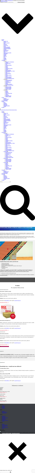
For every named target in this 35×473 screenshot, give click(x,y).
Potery (6, 66)
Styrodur (5, 49)
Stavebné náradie (8, 86)
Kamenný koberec (8, 77)
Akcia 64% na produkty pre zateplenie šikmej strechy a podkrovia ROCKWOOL (15, 229)
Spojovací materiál (8, 76)
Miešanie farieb (6, 99)
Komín (5, 46)
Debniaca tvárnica (7, 42)
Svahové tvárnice (8, 153)
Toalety (6, 94)
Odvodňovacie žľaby (8, 80)
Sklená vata (5, 51)
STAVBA (5, 133)
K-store (3, 101)
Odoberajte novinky (3, 2)
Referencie (5, 104)
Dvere (6, 74)
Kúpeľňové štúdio (5, 100)
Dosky (6, 148)
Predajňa (5, 103)
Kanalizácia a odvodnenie (9, 134)
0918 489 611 (7, 300)
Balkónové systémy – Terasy (10, 143)
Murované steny (8, 63)
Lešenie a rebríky (8, 89)
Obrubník (5, 56)
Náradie (5, 58)
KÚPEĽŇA (5, 162)
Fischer (5, 57)
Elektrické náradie (8, 87)
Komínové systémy (8, 65)
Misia (4, 102)
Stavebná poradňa (7, 105)
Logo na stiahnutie (5, 427)
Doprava (5, 98)
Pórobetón (5, 44)
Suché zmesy (6, 45)
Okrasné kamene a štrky (9, 157)
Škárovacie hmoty (8, 95)
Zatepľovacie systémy (9, 68)
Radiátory (7, 92)
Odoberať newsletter (4, 1)
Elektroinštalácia (8, 73)
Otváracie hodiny (5, 425)
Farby (6, 72)
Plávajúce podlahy (8, 75)
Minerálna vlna (6, 50)
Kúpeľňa (5, 59)
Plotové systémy (8, 82)
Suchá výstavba (8, 70)
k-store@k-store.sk (10, 0)
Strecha (6, 138)
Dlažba (5, 55)
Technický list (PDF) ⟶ (4, 302)
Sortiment (3, 60)
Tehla (4, 43)
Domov (3, 39)
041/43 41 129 (3, 0)
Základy (6, 62)
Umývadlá (7, 167)
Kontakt (3, 107)
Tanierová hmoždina (7, 47)
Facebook (3, 426)
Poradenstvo (6, 172)
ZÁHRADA (5, 151)
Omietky (6, 67)
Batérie (6, 91)
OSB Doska (5, 53)
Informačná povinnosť (16, 433)
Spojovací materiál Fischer (9, 78)
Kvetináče (7, 81)
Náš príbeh (5, 177)
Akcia (3, 40)
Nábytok (6, 90)
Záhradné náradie (8, 88)
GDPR (3, 428)
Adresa (3, 424)
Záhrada (3, 406)
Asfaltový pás (6, 41)
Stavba (3, 405)
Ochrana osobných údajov (6, 433)
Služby (3, 97)
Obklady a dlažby (8, 96)
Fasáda (6, 69)
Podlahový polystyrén (7, 48)
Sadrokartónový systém (7, 52)
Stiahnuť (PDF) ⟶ (3, 392)
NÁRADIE (5, 158)
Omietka (5, 54)
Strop (6, 64)
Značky (5, 106)
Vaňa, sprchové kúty (8, 93)
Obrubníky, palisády (8, 84)
